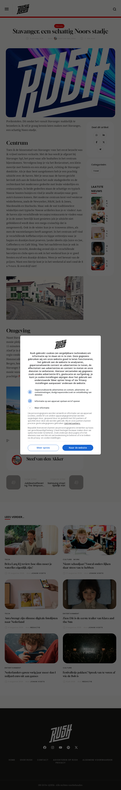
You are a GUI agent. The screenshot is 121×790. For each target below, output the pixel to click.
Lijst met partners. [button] (72, 423)
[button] (60, 408)
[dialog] (60, 395)
